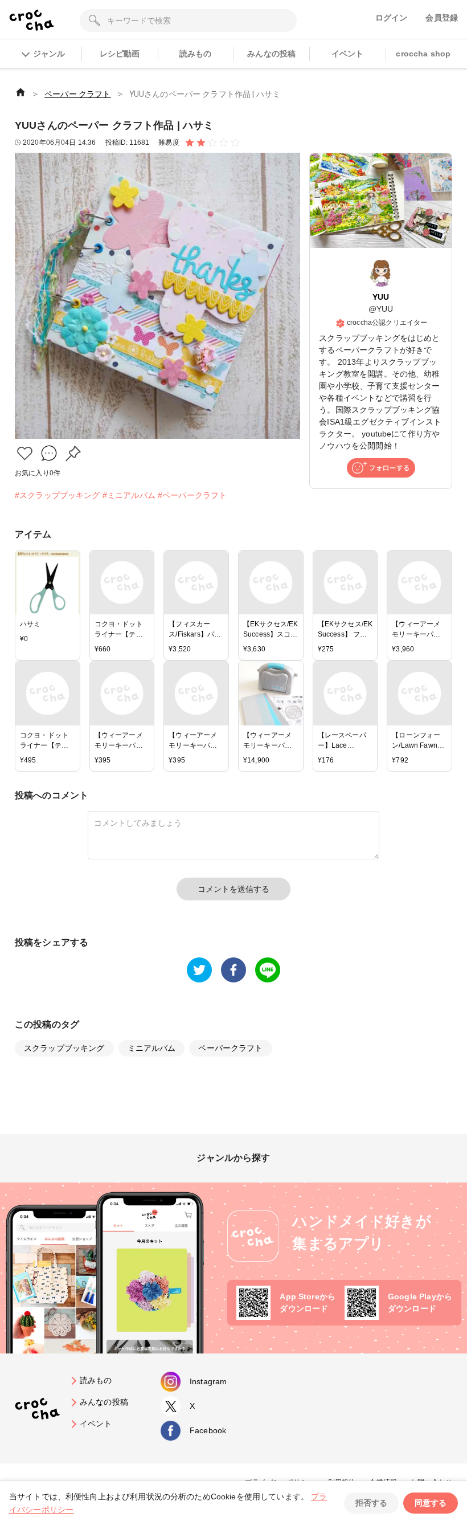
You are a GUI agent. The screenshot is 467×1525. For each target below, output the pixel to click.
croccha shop (423, 53)
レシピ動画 (120, 53)
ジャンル (49, 53)
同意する (430, 1502)
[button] (25, 453)
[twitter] (199, 969)
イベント (347, 53)
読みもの (195, 53)
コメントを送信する (233, 889)
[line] (267, 969)
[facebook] (233, 969)
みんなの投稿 (271, 53)
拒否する (371, 1502)
